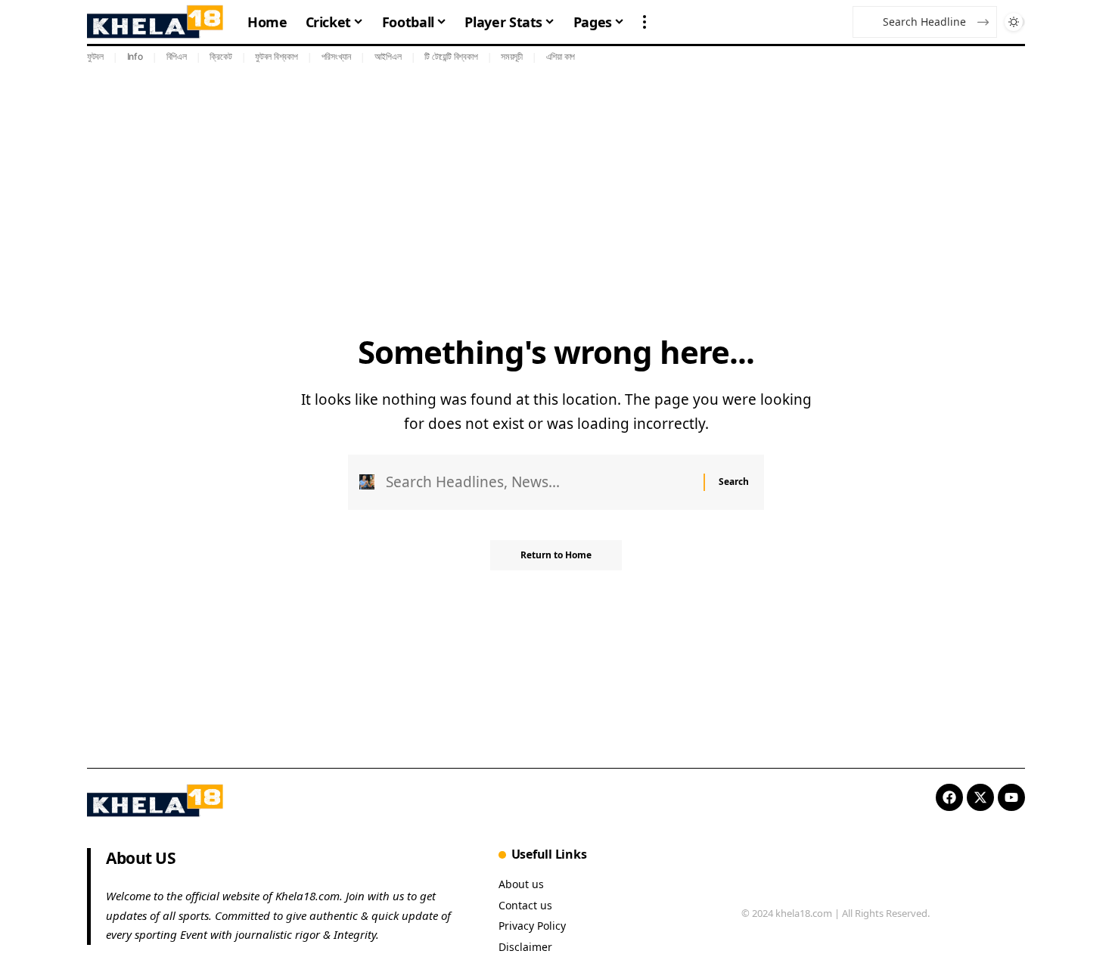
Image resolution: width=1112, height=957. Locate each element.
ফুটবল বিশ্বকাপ (276, 56)
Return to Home (556, 554)
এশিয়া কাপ (561, 56)
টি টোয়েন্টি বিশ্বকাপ (450, 56)
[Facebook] (949, 797)
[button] (644, 22)
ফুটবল (95, 56)
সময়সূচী (512, 56)
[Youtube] (1011, 797)
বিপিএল (176, 56)
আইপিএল (388, 56)
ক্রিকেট (220, 56)
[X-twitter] (980, 797)
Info (135, 56)
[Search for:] (539, 482)
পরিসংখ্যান (336, 56)
